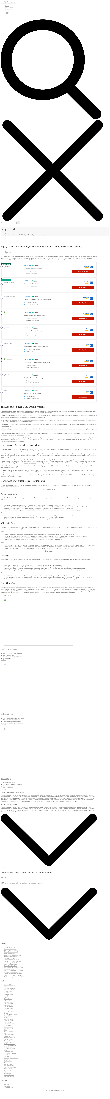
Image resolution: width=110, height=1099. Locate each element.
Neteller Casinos (8, 1042)
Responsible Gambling (10, 1053)
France (6, 1017)
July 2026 (6, 1084)
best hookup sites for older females (55, 439)
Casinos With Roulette (10, 949)
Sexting (6, 1059)
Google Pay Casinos (9, 1023)
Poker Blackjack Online (10, 964)
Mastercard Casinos (9, 1037)
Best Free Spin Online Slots (11, 963)
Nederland (7, 1041)
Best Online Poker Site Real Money (13, 970)
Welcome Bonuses (9, 1076)
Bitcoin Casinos (8, 994)
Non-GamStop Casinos (10, 1045)
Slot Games (7, 1062)
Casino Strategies (8, 1006)
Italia (5, 1030)
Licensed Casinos (8, 1034)
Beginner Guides (8, 991)
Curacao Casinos (8, 1008)
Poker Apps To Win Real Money (13, 975)
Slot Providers (8, 1064)
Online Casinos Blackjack (11, 952)
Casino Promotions (9, 1002)
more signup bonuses (30, 463)
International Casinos (9, 1028)
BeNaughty (6, 778)
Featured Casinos (8, 1016)
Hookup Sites (7, 252)
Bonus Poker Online (9, 947)
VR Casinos (7, 1073)
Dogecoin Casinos (9, 1011)
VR (5, 1072)
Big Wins (6, 992)
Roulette (6, 1054)
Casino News (7, 1000)
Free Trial (3, 660)
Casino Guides (8, 999)
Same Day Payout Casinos (11, 1058)
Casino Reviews (8, 1003)
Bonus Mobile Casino (10, 958)
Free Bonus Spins (9, 969)
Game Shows (7, 1022)
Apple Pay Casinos (9, 989)
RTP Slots (6, 1056)
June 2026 (7, 1086)
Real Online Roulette (9, 953)
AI (6, 16)
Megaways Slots (8, 1039)
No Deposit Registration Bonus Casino (14, 977)
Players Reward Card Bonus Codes (13, 967)
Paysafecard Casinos (9, 1048)
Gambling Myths (8, 1020)
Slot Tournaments (8, 1065)
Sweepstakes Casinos (10, 1067)
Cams (5, 997)
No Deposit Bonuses (9, 1044)
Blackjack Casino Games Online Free (14, 961)
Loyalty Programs (9, 1036)
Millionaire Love (8, 714)
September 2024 (8, 1087)
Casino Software (8, 1005)
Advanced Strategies (9, 985)
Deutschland (7, 1010)
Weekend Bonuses (9, 1075)
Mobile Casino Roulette (10, 956)
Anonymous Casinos (9, 988)
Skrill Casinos (8, 1061)
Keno (5, 1033)
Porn (5, 1050)
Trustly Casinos (8, 1068)
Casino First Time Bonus (10, 966)
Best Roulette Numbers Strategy (12, 955)
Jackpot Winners (8, 1031)
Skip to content (5, 1)
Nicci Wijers (9, 253)
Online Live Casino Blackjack (12, 972)
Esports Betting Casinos (10, 1014)
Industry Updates (8, 1027)
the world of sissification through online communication (37, 798)
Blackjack (6, 996)
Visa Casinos (7, 1070)
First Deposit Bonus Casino (11, 959)
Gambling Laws (8, 1019)
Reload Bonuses (8, 1051)
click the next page (41, 801)
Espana (6, 1013)
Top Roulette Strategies (10, 950)
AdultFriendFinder (9, 649)
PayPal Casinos (8, 1047)
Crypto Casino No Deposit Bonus (13, 973)
